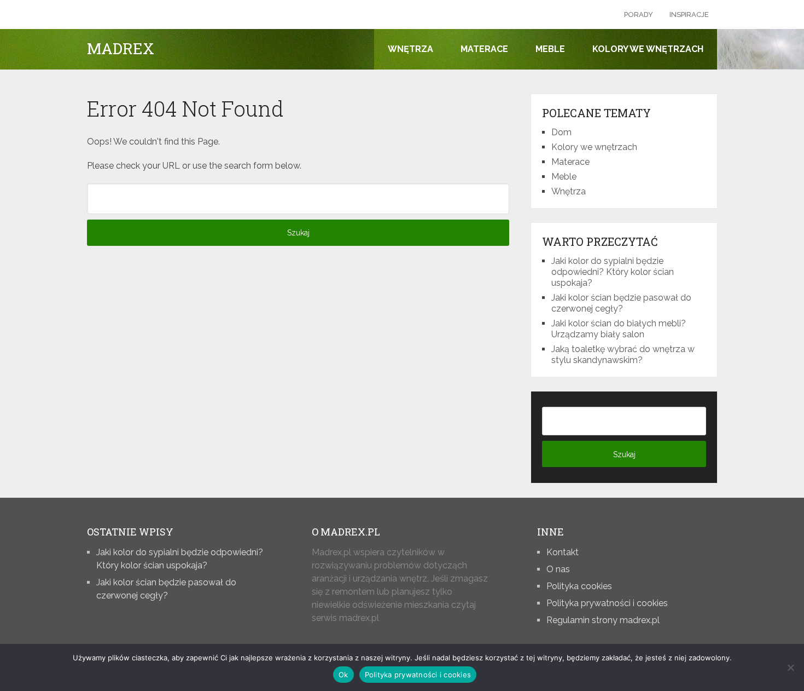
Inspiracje (689, 14)
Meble (550, 49)
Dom (561, 132)
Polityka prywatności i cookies (607, 603)
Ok (343, 674)
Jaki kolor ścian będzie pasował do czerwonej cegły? (621, 303)
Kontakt (562, 552)
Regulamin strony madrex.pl (603, 620)
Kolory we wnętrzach (647, 49)
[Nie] (790, 667)
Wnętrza (410, 49)
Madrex (120, 48)
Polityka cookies (579, 586)
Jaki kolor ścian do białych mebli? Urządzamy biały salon (618, 328)
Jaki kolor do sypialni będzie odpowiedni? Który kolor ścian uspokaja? (612, 272)
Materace (484, 49)
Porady (638, 14)
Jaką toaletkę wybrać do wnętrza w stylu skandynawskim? (623, 354)
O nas (558, 569)
